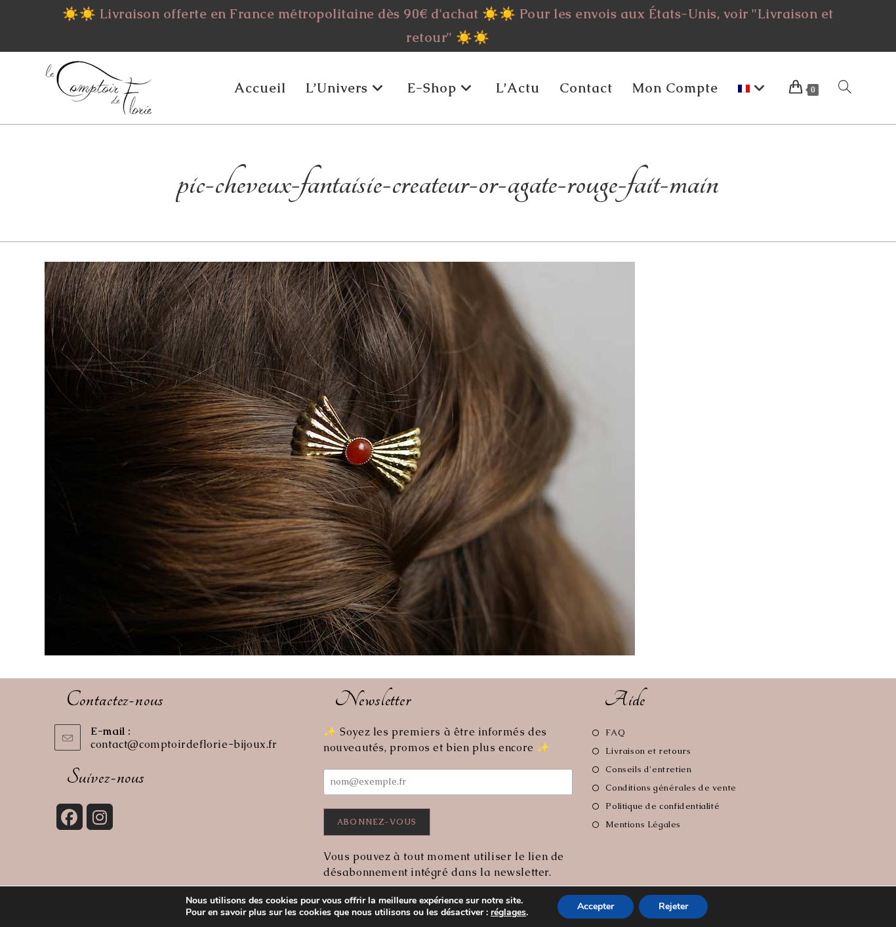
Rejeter (673, 906)
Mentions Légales (643, 824)
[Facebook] (69, 817)
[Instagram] (100, 817)
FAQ (615, 732)
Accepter (595, 906)
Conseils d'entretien (648, 769)
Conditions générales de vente (670, 787)
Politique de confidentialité (662, 806)
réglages (508, 912)
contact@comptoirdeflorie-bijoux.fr (184, 744)
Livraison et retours (648, 750)
